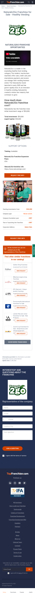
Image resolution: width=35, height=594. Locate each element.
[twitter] (24, 484)
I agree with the (16, 456)
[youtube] (19, 484)
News (17, 535)
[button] (29, 2)
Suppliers (17, 523)
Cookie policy (17, 556)
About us (17, 539)
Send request (21, 271)
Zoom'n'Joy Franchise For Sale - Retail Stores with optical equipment (21, 330)
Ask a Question (12, 448)
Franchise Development (17, 516)
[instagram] (15, 484)
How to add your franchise (18, 506)
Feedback (34, 251)
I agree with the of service (18, 573)
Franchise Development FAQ (17, 519)
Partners (17, 526)
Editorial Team (17, 542)
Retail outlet (28, 214)
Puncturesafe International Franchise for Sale (21, 304)
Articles (17, 532)
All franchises (17, 502)
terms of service (21, 456)
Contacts (17, 546)
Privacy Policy (17, 549)
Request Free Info (17, 238)
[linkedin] (10, 484)
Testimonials (17, 509)
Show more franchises (17, 342)
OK (29, 569)
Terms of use (17, 552)
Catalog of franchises (17, 513)
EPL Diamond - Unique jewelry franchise (20, 291)
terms (20, 573)
